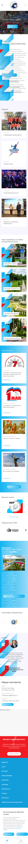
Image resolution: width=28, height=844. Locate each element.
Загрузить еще (14, 486)
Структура (5, 784)
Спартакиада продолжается (13, 135)
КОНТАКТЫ (5, 780)
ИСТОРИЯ (4, 771)
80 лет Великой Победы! (11, 471)
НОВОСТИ (5, 762)
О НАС (3, 766)
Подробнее (22, 834)
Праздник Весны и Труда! (11, 438)
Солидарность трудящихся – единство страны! (12, 406)
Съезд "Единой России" (11, 193)
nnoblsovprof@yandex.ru (10, 695)
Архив (4, 547)
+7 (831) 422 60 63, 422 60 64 (10, 701)
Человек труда (8, 164)
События (4, 793)
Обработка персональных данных (12, 802)
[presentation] (3, 507)
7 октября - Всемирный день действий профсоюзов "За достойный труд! (12, 374)
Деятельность (6, 789)
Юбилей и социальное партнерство (11, 222)
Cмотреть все (14, 517)
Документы (5, 797)
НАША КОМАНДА (7, 775)
